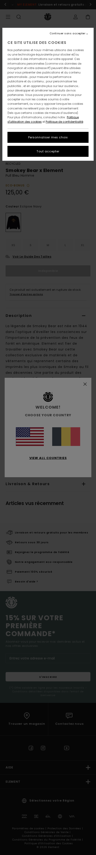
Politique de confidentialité (64, 122)
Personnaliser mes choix (48, 137)
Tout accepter (48, 151)
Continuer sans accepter (68, 33)
